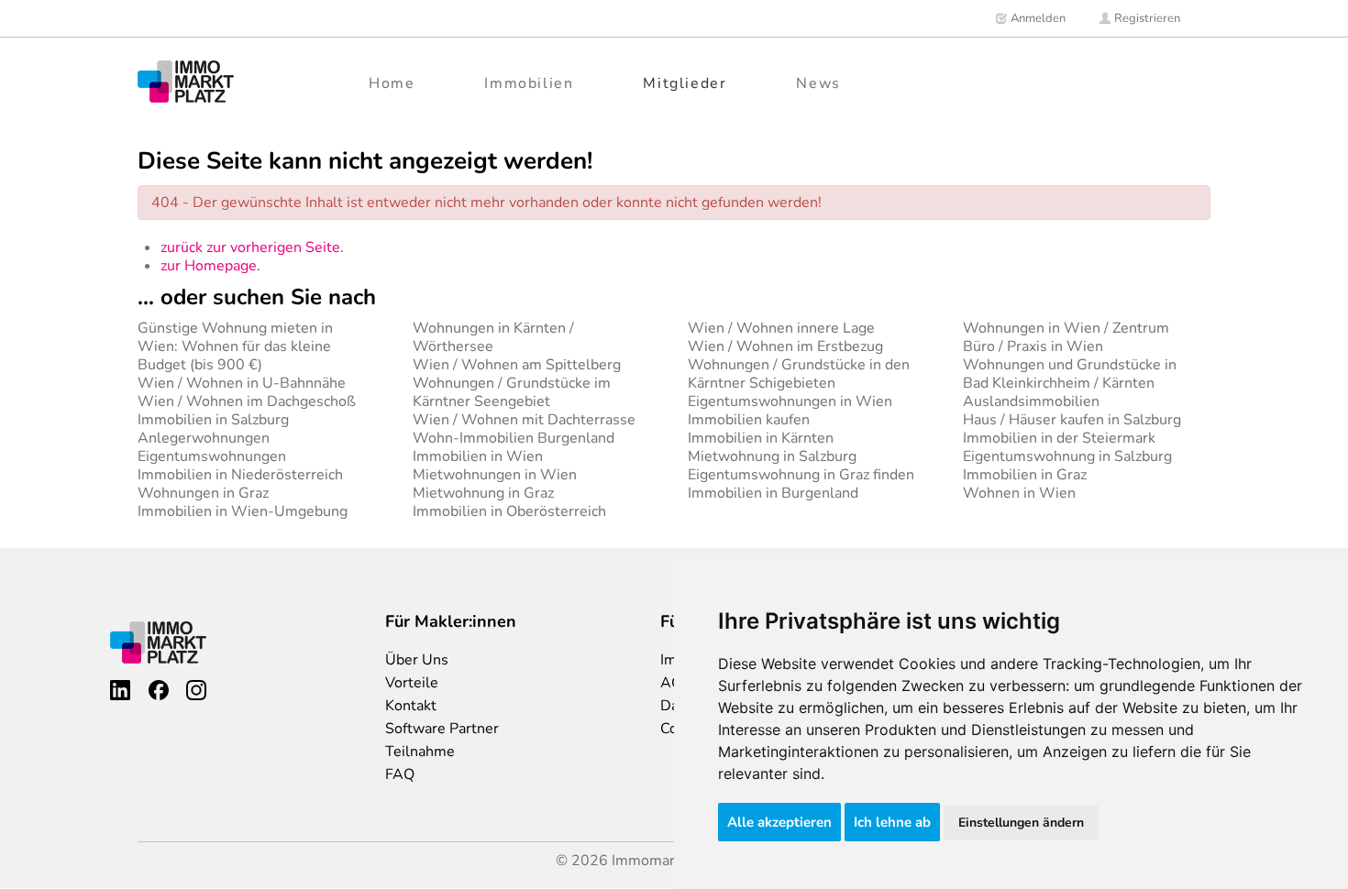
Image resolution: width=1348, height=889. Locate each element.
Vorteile (411, 683)
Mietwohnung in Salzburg (772, 456)
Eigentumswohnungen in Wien (790, 401)
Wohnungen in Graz (203, 493)
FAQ (399, 774)
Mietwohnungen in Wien (495, 475)
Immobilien (528, 83)
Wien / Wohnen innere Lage (781, 328)
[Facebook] (159, 690)
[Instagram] (196, 690)
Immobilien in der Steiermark (1059, 438)
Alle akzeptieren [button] (779, 822)
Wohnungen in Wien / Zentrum (1066, 328)
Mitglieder (684, 83)
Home (391, 83)
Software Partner (442, 729)
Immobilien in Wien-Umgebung (243, 511)
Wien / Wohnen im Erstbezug (785, 346)
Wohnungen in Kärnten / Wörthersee (493, 337)
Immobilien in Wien (478, 456)
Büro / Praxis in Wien (1033, 346)
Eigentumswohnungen (212, 456)
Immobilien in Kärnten (761, 438)
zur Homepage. (210, 266)
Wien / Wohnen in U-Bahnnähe (242, 383)
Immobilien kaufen (749, 420)
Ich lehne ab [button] (892, 822)
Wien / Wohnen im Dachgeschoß (247, 401)
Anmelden (1037, 18)
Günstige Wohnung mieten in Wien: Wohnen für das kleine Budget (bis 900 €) (235, 346)
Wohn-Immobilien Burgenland (513, 438)
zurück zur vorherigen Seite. (252, 247)
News (818, 83)
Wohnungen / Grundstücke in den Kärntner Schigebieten (799, 374)
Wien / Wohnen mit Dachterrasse (524, 420)
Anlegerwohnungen (204, 438)
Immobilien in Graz (1025, 475)
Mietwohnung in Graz (483, 493)
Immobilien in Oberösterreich (509, 511)
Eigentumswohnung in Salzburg (1067, 456)
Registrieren (1145, 18)
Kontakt (410, 706)
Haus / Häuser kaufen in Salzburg (1072, 420)
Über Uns (416, 660)
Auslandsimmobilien (1031, 401)
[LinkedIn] (120, 690)
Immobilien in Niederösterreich (240, 475)
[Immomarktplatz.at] (186, 81)
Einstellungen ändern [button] (1021, 822)
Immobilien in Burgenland (773, 493)
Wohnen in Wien (1019, 493)
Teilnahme (420, 751)
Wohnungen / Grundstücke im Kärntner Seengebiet (512, 392)
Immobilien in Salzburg (213, 420)
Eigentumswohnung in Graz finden (801, 475)
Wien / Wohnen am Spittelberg (517, 365)
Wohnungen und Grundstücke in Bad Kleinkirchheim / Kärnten (1070, 374)
